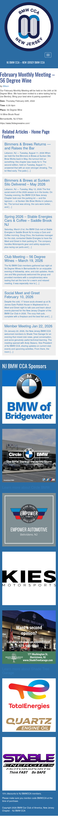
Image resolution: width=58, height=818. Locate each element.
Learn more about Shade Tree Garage (25, 670)
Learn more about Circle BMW (26, 487)
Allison (6, 86)
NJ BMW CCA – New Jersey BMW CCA (26, 62)
